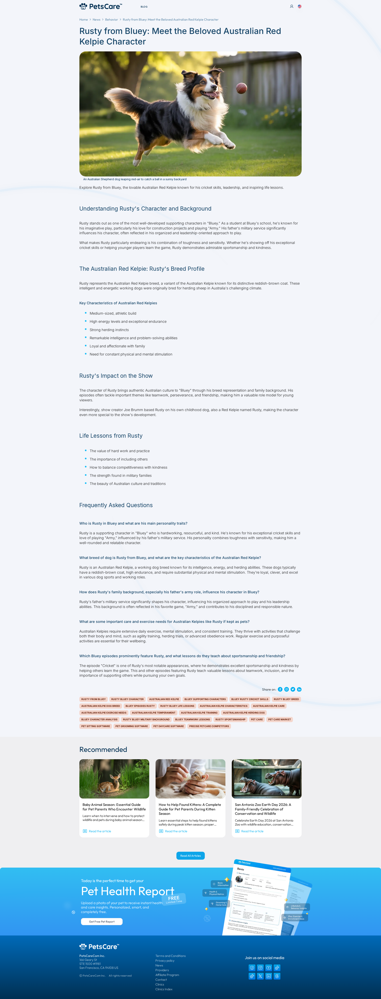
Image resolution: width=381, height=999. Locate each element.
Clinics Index (163, 989)
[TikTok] (277, 967)
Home (83, 19)
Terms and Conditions (170, 956)
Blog (144, 6)
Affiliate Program (167, 975)
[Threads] (277, 976)
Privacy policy (164, 960)
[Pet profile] (292, 6)
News (96, 19)
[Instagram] (260, 967)
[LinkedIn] (268, 976)
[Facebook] (252, 967)
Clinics (159, 984)
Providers (162, 970)
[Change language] (300, 6)
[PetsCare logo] (100, 6)
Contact (161, 980)
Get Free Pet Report (101, 921)
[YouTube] (268, 967)
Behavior (111, 19)
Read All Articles (190, 855)
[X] (260, 976)
